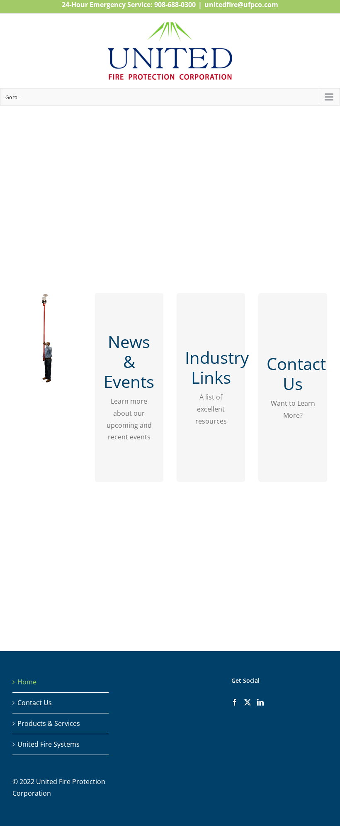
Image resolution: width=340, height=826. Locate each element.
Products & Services (48, 723)
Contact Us (34, 702)
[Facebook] (234, 702)
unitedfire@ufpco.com (241, 4)
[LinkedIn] (260, 702)
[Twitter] (247, 702)
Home (26, 681)
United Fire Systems (48, 744)
